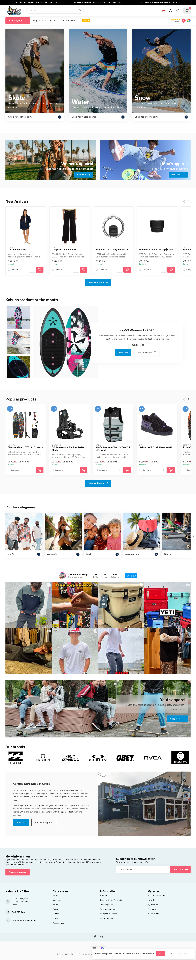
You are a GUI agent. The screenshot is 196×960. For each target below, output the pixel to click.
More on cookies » (184, 954)
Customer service (69, 20)
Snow (55, 918)
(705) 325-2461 (18, 912)
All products (153, 913)
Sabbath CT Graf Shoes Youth (155, 447)
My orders (152, 900)
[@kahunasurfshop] (62, 576)
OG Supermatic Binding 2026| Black (68, 448)
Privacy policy (106, 904)
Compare (15, 270)
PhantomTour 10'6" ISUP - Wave (25, 447)
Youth (55, 904)
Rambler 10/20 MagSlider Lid (112, 249)
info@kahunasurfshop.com (23, 920)
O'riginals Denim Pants (64, 249)
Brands (53, 20)
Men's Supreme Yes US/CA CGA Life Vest (113, 448)
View (121, 352)
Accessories (58, 923)
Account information (157, 895)
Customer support (44, 822)
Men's (55, 895)
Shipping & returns (108, 913)
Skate (55, 909)
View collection (96, 282)
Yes (160, 953)
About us (20, 822)
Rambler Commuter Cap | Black (156, 249)
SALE (86, 20)
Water (56, 913)
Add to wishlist (144, 352)
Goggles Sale (39, 20)
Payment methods (108, 909)
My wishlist (153, 904)
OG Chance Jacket (17, 249)
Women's (57, 900)
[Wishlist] (177, 11)
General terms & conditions (112, 900)
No (171, 953)
